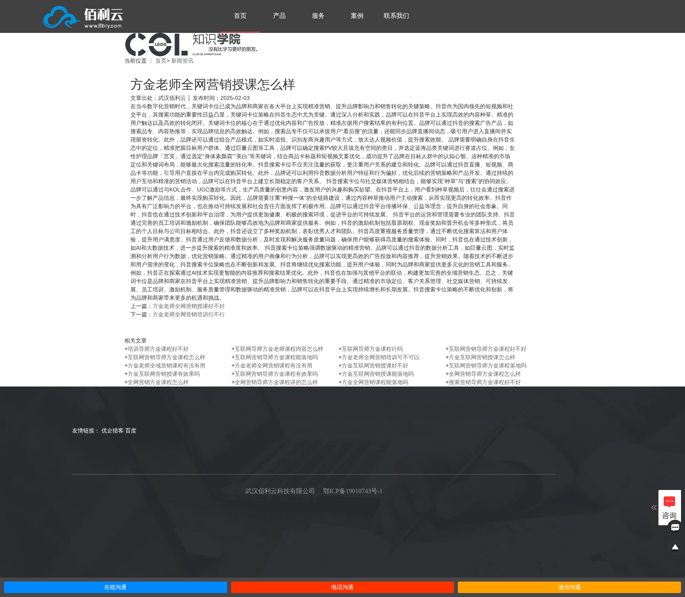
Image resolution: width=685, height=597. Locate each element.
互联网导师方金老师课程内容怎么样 (277, 349)
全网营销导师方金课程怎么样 (483, 374)
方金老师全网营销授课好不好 (189, 306)
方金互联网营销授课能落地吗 (376, 374)
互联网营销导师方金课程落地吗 (486, 365)
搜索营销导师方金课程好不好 (483, 382)
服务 (318, 15)
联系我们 (396, 15)
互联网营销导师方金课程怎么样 (164, 357)
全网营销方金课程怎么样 (156, 382)
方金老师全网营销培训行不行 (189, 314)
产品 (279, 15)
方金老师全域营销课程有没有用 (164, 365)
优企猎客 (112, 430)
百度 (130, 430)
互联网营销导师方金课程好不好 (486, 349)
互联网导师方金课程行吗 (371, 349)
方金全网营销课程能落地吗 (373, 382)
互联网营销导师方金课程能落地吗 (275, 357)
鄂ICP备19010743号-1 (353, 491)
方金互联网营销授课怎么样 (480, 357)
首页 (240, 15)
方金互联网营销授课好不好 (373, 365)
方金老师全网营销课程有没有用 (272, 365)
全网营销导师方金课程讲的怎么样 (275, 382)
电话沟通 (342, 587)
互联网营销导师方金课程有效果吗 (275, 374)
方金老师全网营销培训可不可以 (379, 357)
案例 (357, 15)
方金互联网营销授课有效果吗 (162, 374)
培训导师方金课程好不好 (156, 349)
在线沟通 (115, 587)
